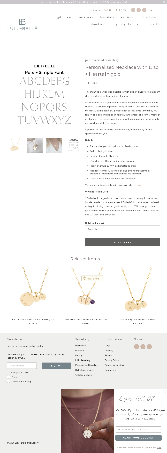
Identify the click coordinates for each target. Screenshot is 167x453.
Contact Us (110, 370)
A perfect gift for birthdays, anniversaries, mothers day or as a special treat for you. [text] (118, 131)
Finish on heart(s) (94, 223)
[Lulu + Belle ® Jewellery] (22, 24)
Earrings (127, 17)
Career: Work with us (115, 365)
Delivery (109, 350)
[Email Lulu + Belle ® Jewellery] (144, 10)
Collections (148, 17)
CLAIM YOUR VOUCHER (138, 438)
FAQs (107, 345)
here (139, 185)
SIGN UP (56, 365)
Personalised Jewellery (102, 60)
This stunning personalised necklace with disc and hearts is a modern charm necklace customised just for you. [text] (122, 93)
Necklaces (86, 17)
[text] (122, 140)
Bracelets (107, 17)
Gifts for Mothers (83, 375)
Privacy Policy (112, 360)
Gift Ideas (64, 17)
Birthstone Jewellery (85, 370)
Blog (114, 24)
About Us (98, 24)
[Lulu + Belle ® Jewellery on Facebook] (133, 10)
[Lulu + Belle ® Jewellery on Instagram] (139, 10)
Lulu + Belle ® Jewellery (26, 442)
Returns (109, 355)
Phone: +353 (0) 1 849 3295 (110, 9)
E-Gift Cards (130, 24)
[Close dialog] (164, 392)
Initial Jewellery (82, 360)
